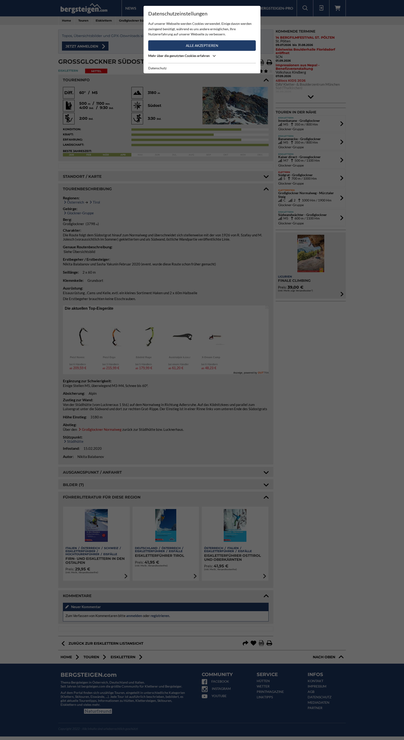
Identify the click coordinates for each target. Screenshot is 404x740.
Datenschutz (157, 68)
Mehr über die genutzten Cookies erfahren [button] (179, 56)
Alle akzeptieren (202, 45)
